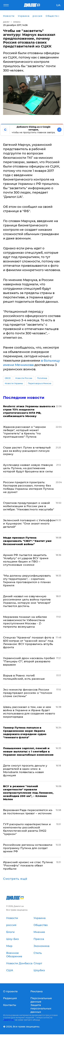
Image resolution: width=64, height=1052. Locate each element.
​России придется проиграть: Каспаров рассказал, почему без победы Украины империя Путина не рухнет (28, 487)
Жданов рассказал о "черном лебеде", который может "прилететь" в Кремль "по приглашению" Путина (24, 431)
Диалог (6, 22)
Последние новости (23, 397)
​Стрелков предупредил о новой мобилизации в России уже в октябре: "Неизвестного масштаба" (28, 506)
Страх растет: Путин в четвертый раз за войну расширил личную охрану (27, 451)
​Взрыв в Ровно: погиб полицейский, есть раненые (24, 677)
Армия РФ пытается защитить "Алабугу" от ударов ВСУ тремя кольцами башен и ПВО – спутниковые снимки (25, 559)
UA (58, 5)
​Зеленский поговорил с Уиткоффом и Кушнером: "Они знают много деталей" (29, 523)
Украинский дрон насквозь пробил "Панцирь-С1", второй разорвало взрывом (29, 661)
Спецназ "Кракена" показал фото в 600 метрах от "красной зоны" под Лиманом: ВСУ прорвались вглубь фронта (28, 642)
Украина (17, 22)
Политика (42, 378)
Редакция (10, 998)
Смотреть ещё (15, 878)
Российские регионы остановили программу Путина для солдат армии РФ (27, 848)
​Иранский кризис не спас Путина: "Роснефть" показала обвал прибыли (28, 865)
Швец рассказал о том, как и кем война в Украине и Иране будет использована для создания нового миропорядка (29, 711)
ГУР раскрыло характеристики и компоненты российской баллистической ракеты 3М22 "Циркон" (27, 829)
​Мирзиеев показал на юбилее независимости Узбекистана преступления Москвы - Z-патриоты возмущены (25, 621)
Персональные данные (41, 1000)
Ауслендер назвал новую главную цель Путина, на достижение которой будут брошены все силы (28, 468)
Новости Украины (14, 383)
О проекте (10, 991)
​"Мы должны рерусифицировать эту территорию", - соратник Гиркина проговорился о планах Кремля (27, 580)
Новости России (23, 378)
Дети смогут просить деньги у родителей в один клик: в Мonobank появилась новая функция (25, 770)
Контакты (9, 1005)
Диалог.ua (9, 1020)
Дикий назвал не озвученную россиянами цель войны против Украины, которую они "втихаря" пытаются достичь (27, 601)
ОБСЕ (8, 378)
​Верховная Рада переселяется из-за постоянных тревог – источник (28, 812)
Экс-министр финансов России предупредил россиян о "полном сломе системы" (27, 693)
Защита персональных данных (40, 1008)
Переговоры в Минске (39, 383)
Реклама (36, 991)
